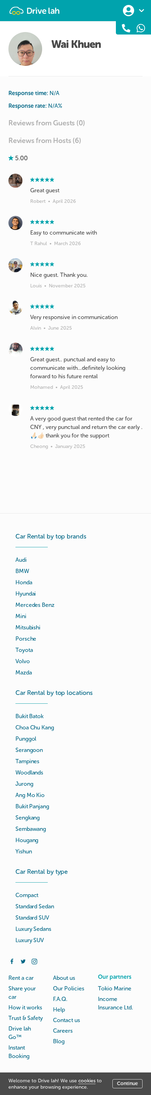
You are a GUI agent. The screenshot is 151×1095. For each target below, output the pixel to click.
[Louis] (15, 265)
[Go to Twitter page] (23, 961)
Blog (59, 1041)
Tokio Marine (114, 988)
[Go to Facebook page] (11, 961)
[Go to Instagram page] (34, 961)
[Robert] (15, 181)
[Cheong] (15, 409)
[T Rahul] (15, 223)
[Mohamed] (15, 350)
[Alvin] (15, 307)
